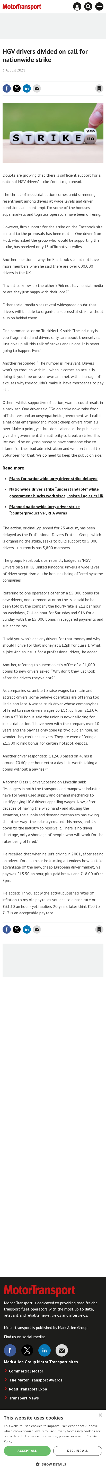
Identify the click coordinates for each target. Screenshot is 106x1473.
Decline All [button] (77, 1451)
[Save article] (99, 88)
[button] (53, 1464)
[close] (102, 78)
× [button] (100, 1415)
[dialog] (53, 1441)
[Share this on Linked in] (27, 88)
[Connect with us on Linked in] (44, 1350)
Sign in (38, 78)
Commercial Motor (26, 1370)
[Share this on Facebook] (7, 88)
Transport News (24, 1397)
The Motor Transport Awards (36, 1379)
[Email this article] (37, 88)
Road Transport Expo (28, 1388)
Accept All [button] (27, 1451)
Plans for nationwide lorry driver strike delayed (53, 478)
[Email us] (62, 1350)
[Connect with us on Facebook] (10, 1350)
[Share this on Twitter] (17, 88)
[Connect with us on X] (27, 1350)
